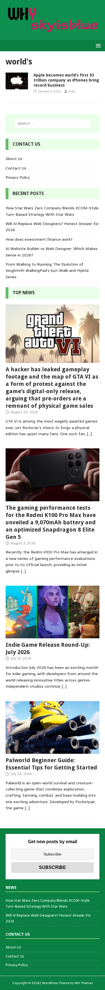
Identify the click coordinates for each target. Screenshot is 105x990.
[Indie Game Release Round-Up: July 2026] (52, 635)
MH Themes (83, 983)
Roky (72, 91)
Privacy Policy (18, 177)
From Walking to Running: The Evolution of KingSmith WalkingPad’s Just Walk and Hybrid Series (47, 270)
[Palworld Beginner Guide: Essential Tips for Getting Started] (52, 750)
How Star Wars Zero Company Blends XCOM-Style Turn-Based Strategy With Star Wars (52, 211)
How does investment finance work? (39, 239)
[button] (97, 45)
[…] (89, 434)
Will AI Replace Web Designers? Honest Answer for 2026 (48, 918)
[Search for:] (52, 123)
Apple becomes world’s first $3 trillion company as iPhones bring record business (66, 80)
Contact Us (16, 168)
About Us (14, 159)
